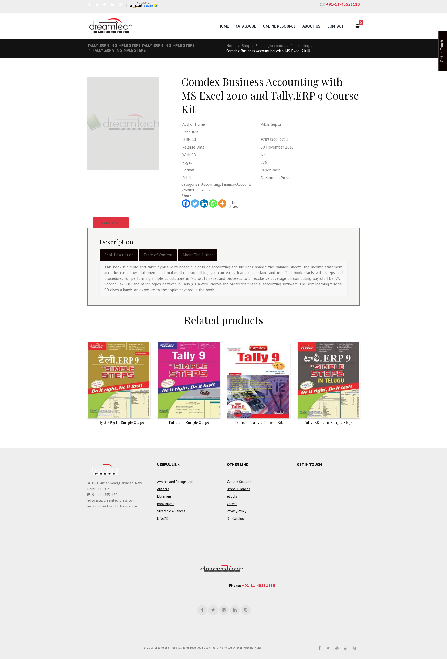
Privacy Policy (236, 511)
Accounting (299, 45)
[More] (222, 203)
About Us (311, 26)
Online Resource (279, 26)
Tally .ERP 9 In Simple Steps (119, 50)
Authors (163, 489)
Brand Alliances (238, 489)
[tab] (111, 222)
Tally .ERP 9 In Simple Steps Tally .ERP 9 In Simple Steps (141, 45)
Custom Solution (239, 481)
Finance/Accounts (270, 45)
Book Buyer (165, 504)
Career (232, 504)
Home (223, 26)
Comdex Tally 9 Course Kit (258, 422)
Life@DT (164, 518)
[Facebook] (186, 203)
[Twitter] (195, 203)
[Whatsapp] (213, 203)
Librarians (164, 496)
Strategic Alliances (171, 511)
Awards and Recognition (175, 481)
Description (111, 222)
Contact (335, 26)
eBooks (232, 496)
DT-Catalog (235, 518)
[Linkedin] (204, 203)
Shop (246, 45)
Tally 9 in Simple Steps (188, 422)
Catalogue (246, 26)
